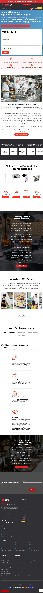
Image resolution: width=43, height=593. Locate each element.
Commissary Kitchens (31, 575)
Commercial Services (27, 4)
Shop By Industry (39, 4)
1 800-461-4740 (36, 550)
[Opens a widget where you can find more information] (5, 591)
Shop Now (34, 1)
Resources (33, 4)
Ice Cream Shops (30, 569)
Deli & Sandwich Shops (31, 560)
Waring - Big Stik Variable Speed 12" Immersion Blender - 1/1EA (6, 188)
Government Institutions (31, 558)
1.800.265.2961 (34, 8)
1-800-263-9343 (22, 550)
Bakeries (16, 573)
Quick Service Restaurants (20, 567)
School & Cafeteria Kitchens (20, 571)
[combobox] (16, 8)
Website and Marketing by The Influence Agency (20, 584)
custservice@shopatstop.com (9, 536)
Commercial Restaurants (19, 558)
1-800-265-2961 (8, 534)
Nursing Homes (18, 575)
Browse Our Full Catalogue (21, 134)
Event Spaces (29, 571)
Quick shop (6, 194)
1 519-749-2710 (8, 548)
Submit (5, 52)
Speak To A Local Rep (21, 265)
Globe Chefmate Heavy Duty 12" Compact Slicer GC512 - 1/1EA (37, 188)
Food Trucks (17, 569)
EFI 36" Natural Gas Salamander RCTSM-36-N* (16, 188)
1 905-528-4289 (22, 548)
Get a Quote (38, 8)
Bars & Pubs (17, 560)
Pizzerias (28, 567)
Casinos (28, 573)
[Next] (23, 315)
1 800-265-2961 (8, 550)
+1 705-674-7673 (36, 548)
